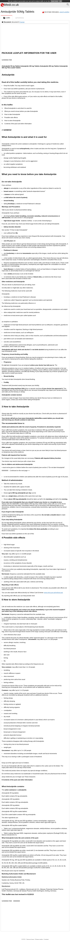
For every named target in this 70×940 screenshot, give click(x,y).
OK (60, 1)
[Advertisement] (35, 37)
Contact (46, 939)
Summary (20, 18)
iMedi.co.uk (11, 4)
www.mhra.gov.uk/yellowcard (53, 592)
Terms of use (30, 939)
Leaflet (7, 18)
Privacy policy (39, 939)
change (22, 22)
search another (64, 12)
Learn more (54, 1)
